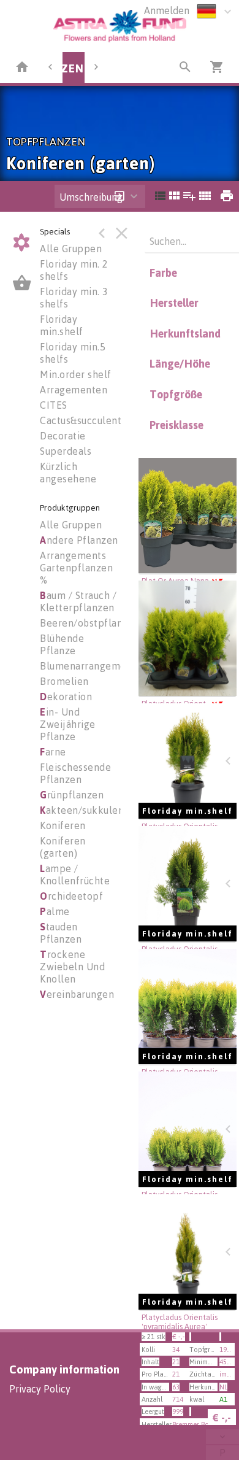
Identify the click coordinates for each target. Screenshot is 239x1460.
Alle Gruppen (71, 248)
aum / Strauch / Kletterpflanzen (78, 601)
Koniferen (63, 825)
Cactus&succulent (80, 420)
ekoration (66, 696)
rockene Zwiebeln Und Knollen (72, 966)
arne (53, 752)
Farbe (163, 272)
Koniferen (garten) (63, 847)
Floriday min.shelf (61, 325)
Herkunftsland (185, 333)
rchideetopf (71, 896)
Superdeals (65, 451)
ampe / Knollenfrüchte (75, 874)
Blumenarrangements (90, 666)
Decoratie (63, 436)
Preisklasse (176, 424)
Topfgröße (176, 394)
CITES (53, 405)
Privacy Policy (39, 1389)
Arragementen (73, 390)
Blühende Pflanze (62, 644)
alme (55, 911)
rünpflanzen (72, 795)
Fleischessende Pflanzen (75, 773)
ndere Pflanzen (79, 540)
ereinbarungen (77, 994)
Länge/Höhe (180, 363)
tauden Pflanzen (61, 933)
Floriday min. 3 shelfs (74, 297)
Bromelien (64, 681)
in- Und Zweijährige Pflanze (68, 724)
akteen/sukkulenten (90, 810)
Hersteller (174, 302)
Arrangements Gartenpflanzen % (76, 567)
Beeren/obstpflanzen (90, 623)
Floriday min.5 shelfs (72, 353)
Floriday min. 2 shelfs (74, 270)
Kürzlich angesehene (68, 472)
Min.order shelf (76, 374)
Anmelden (166, 10)
